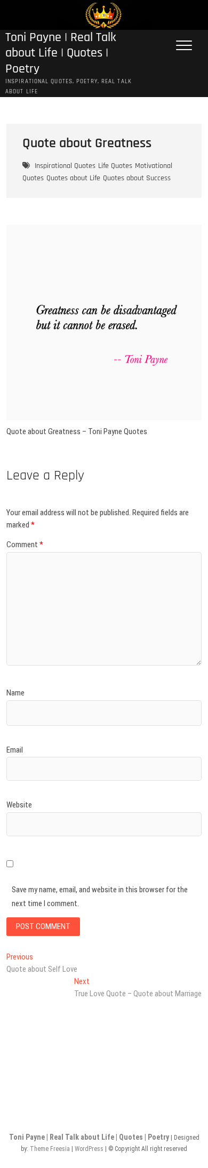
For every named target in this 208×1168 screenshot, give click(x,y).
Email (14, 750)
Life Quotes (115, 166)
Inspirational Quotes (65, 166)
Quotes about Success (137, 178)
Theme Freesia (50, 1149)
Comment (24, 544)
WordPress (89, 1149)
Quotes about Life (73, 178)
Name (15, 693)
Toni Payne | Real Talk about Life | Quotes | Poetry (60, 53)
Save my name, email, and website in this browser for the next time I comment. (100, 896)
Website (19, 805)
